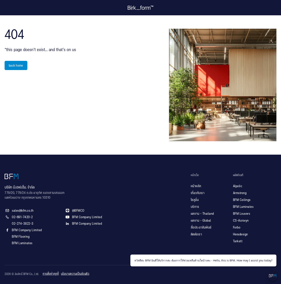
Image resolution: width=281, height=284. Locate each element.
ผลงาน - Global (201, 220)
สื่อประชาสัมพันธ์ (201, 227)
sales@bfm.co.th (23, 210)
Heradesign (240, 234)
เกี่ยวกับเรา (198, 193)
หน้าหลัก (196, 186)
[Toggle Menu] (272, 275)
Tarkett (238, 241)
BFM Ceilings (242, 200)
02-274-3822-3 (22, 223)
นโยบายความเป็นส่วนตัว (75, 274)
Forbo (236, 227)
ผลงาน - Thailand (202, 213)
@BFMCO (78, 210)
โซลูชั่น (195, 200)
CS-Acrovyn (241, 220)
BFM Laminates (22, 243)
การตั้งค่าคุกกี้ (51, 274)
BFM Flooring (20, 236)
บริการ (195, 206)
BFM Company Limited (27, 230)
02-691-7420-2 (22, 217)
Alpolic (237, 186)
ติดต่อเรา (196, 234)
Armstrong (240, 193)
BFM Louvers (241, 213)
